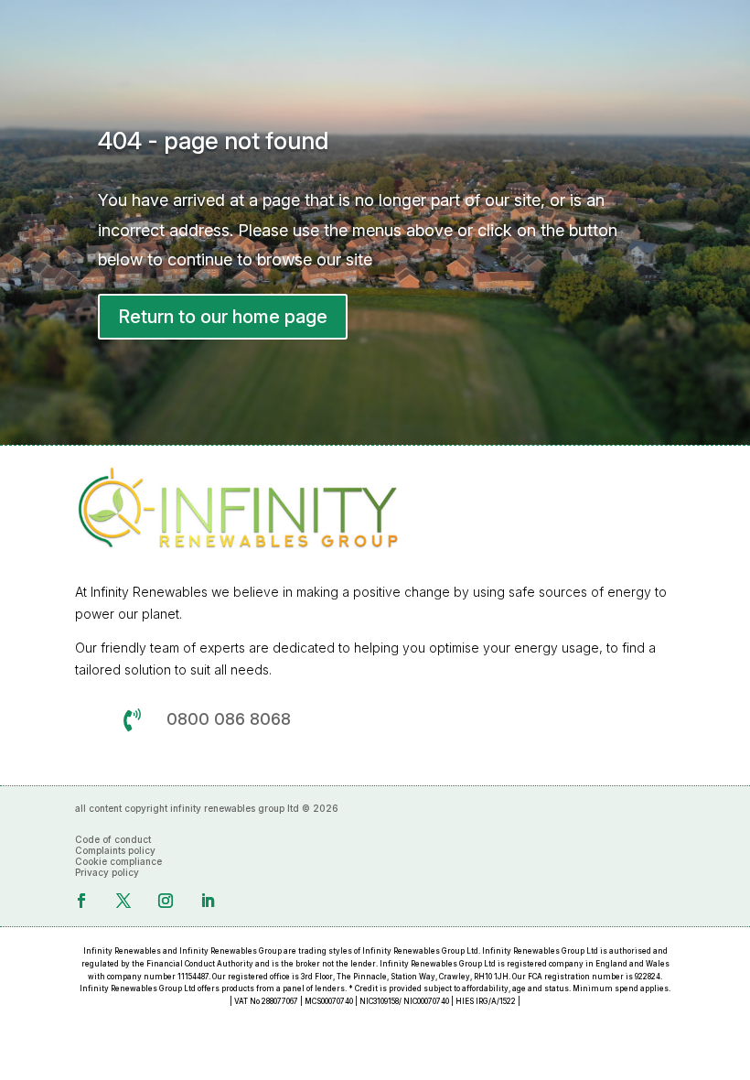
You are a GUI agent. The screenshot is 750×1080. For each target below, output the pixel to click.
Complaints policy (115, 850)
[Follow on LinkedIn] (207, 900)
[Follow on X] (123, 900)
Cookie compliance (118, 861)
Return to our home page (222, 317)
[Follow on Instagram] (165, 900)
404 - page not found (213, 140)
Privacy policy (107, 872)
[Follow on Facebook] (81, 900)
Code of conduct (113, 839)
